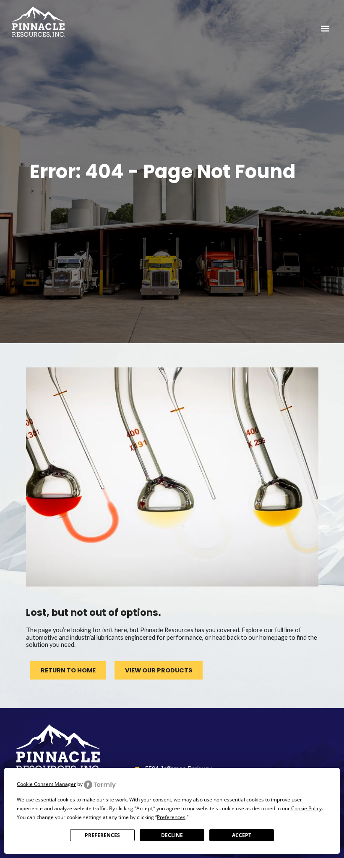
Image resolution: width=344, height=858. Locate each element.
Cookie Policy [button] (306, 808)
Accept (241, 835)
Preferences (102, 835)
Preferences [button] (171, 817)
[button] (325, 28)
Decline (172, 835)
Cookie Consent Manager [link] (46, 784)
